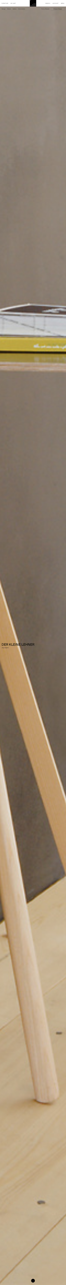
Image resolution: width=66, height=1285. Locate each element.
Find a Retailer (45, 9)
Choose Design (57, 9)
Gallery (14, 9)
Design (4, 9)
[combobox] (44, 3)
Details (9, 9)
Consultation (21, 9)
